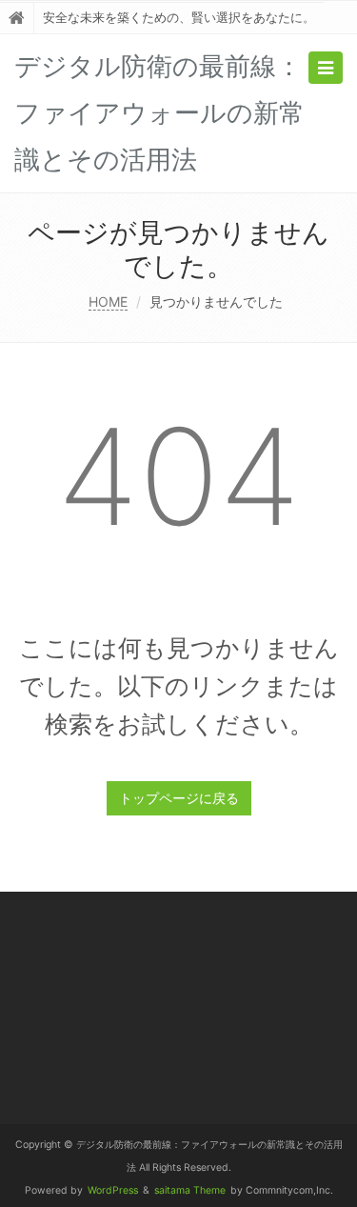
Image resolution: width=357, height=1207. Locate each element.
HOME (108, 301)
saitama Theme (190, 1190)
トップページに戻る (179, 798)
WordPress (113, 1190)
